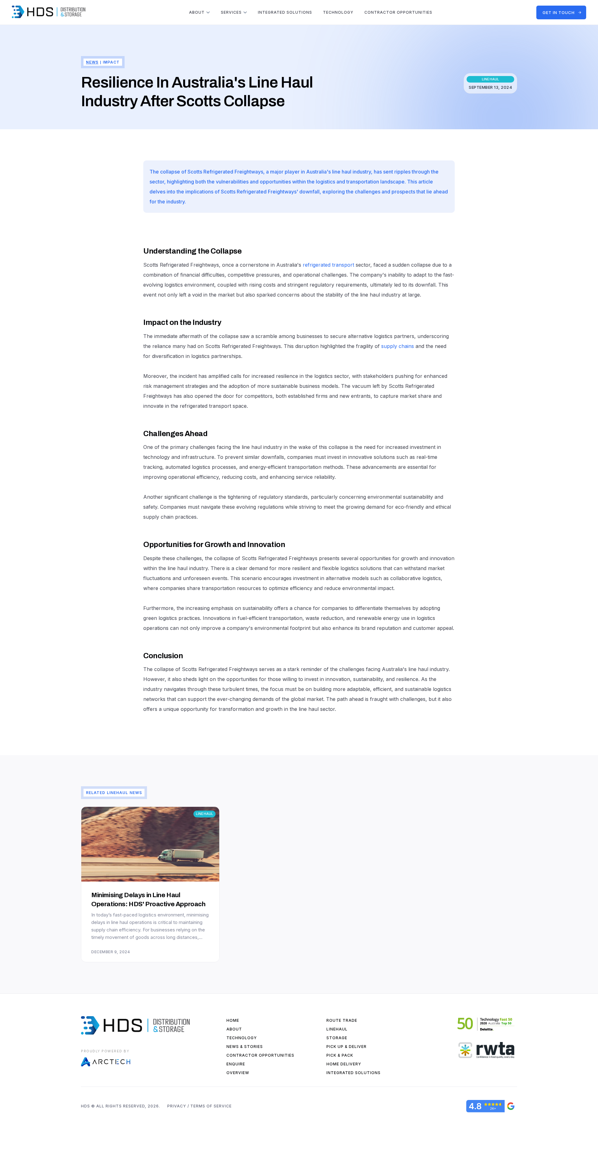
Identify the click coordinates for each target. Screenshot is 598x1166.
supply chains (397, 346)
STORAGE (336, 1037)
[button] (199, 12)
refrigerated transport (328, 265)
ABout (234, 1029)
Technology (338, 12)
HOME (232, 1020)
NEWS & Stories (244, 1046)
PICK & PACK (339, 1055)
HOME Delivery (343, 1064)
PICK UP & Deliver (346, 1046)
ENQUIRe (235, 1064)
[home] (48, 12)
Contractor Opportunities (398, 12)
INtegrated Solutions (285, 12)
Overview (237, 1072)
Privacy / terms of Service (199, 1106)
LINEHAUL (337, 1029)
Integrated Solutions (353, 1072)
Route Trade (341, 1020)
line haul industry (351, 172)
